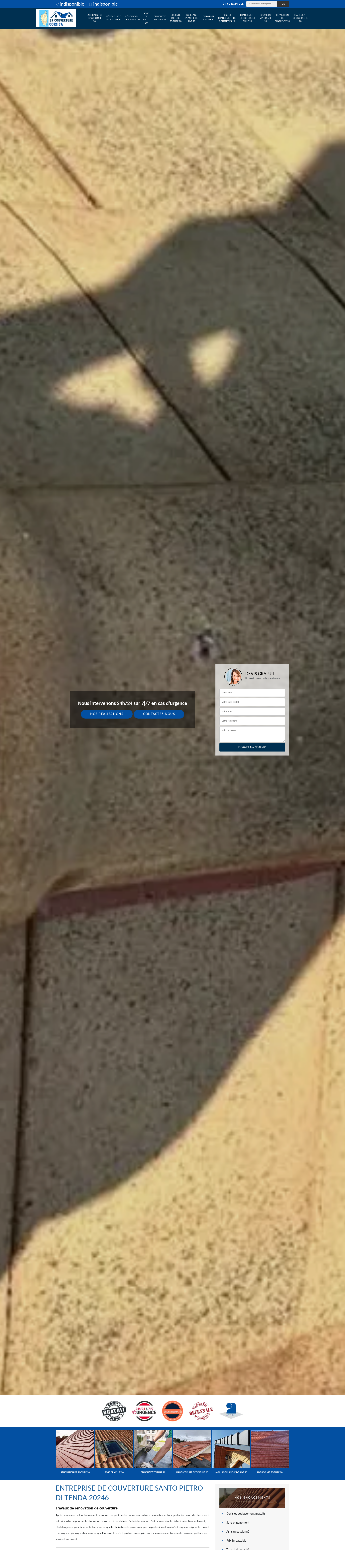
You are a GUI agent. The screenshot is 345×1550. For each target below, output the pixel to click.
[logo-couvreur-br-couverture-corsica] (56, 18)
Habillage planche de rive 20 (191, 18)
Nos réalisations (106, 714)
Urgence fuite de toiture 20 (175, 18)
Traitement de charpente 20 (300, 18)
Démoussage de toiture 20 (113, 18)
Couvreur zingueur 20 (265, 18)
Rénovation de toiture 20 (132, 18)
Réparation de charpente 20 (282, 18)
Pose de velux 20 (146, 18)
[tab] (172, 775)
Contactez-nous (159, 714)
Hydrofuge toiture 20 (208, 18)
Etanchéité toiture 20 (160, 18)
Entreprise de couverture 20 (94, 18)
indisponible (72, 4)
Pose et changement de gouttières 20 (227, 18)
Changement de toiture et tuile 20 (247, 18)
